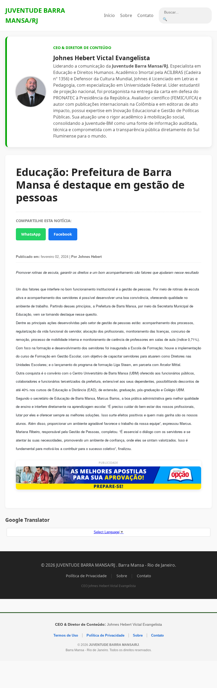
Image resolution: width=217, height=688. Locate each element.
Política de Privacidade (86, 575)
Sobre (126, 15)
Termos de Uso (65, 635)
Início (109, 15)
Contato (145, 15)
